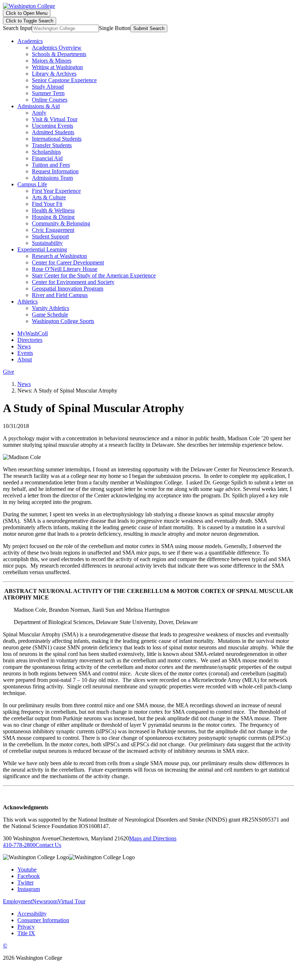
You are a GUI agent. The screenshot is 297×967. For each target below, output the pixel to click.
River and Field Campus (60, 295)
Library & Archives (54, 74)
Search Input (17, 28)
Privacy (26, 927)
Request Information (55, 171)
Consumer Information (43, 920)
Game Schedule (50, 314)
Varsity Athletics (50, 308)
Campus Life (32, 184)
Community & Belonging (61, 223)
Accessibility (32, 914)
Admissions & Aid (38, 106)
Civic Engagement (53, 230)
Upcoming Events (52, 126)
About (24, 359)
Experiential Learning (42, 249)
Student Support (50, 236)
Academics (30, 41)
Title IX (26, 933)
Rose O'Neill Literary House (64, 269)
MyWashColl (32, 333)
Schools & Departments (59, 54)
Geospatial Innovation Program (67, 288)
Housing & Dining (53, 217)
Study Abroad (48, 87)
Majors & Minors (51, 61)
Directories (29, 340)
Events (25, 353)
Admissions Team (52, 178)
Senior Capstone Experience (64, 80)
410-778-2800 (19, 845)
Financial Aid (47, 158)
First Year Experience (56, 191)
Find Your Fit (47, 204)
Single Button (114, 28)
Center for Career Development (68, 262)
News (24, 346)
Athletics (27, 301)
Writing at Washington (57, 67)
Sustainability (47, 243)
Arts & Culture (49, 197)
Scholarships (46, 152)
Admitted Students (53, 132)
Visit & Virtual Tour (55, 119)
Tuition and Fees (51, 165)
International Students (56, 139)
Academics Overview (56, 47)
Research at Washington (59, 256)
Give (8, 372)
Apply (39, 113)
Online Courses (49, 100)
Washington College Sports (63, 321)
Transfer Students (52, 145)
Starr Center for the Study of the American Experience (94, 275)
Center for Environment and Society (73, 282)
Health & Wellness (53, 210)
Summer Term (48, 93)
